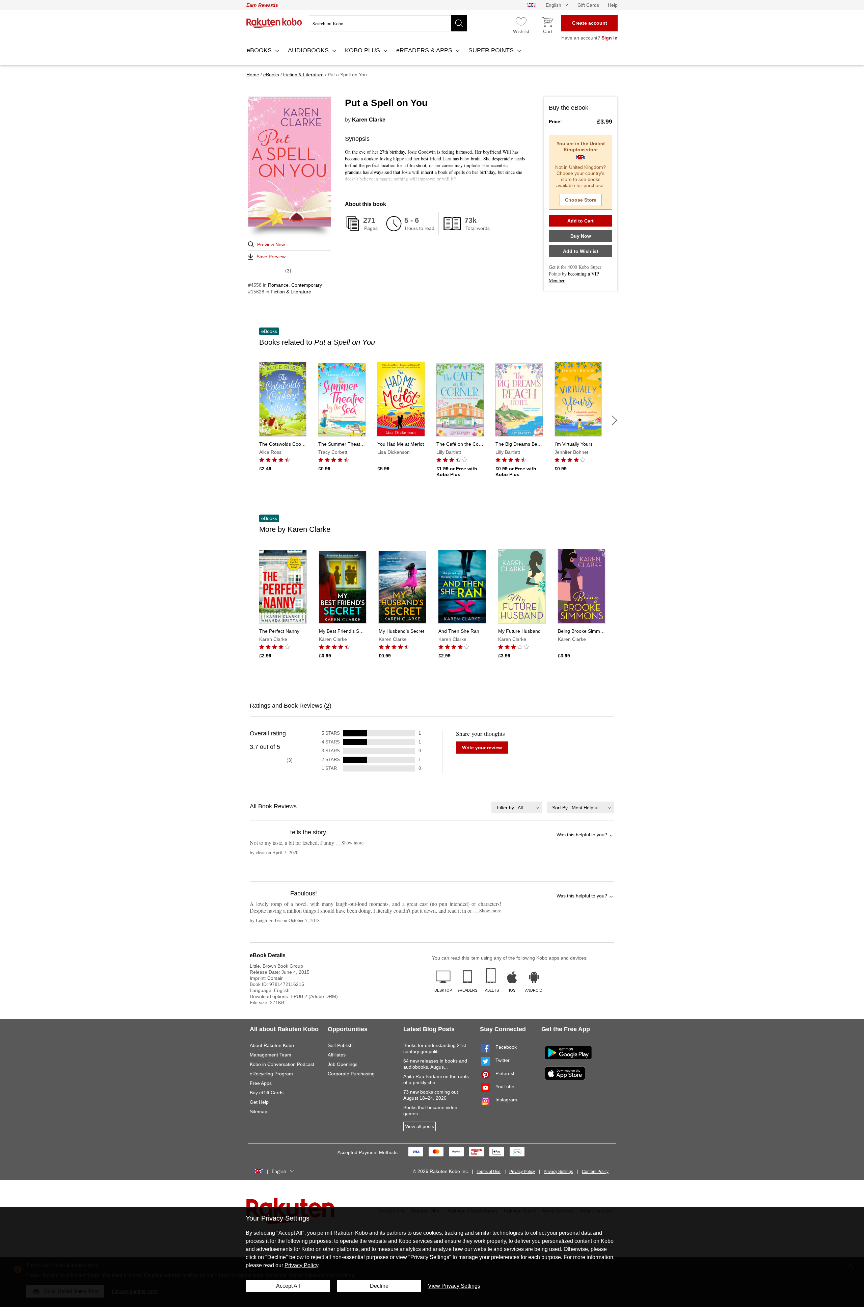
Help (613, 5)
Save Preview (271, 256)
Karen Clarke (368, 120)
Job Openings (342, 1064)
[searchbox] (388, 23)
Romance (278, 285)
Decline (379, 1286)
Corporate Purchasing (351, 1073)
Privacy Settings (558, 1171)
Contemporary (306, 285)
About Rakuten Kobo (272, 1045)
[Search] (459, 23)
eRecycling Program (271, 1073)
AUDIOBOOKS (309, 50)
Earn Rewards (262, 5)
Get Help (259, 1102)
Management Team (270, 1054)
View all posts (419, 1126)
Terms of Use (489, 1171)
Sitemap (258, 1111)
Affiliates (337, 1054)
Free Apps (261, 1083)
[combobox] (516, 807)
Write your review (482, 747)
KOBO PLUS (363, 50)
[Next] (615, 420)
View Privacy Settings (454, 1286)
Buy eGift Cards (267, 1092)
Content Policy (595, 1171)
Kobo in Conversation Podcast (282, 1064)
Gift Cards (588, 5)
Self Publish (340, 1045)
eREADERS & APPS (425, 50)
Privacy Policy (522, 1171)
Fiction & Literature (291, 291)
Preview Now (271, 244)
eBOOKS (260, 50)
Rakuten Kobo (274, 23)
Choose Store (580, 200)
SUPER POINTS (491, 50)
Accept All (288, 1286)
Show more (349, 842)
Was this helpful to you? (582, 834)
